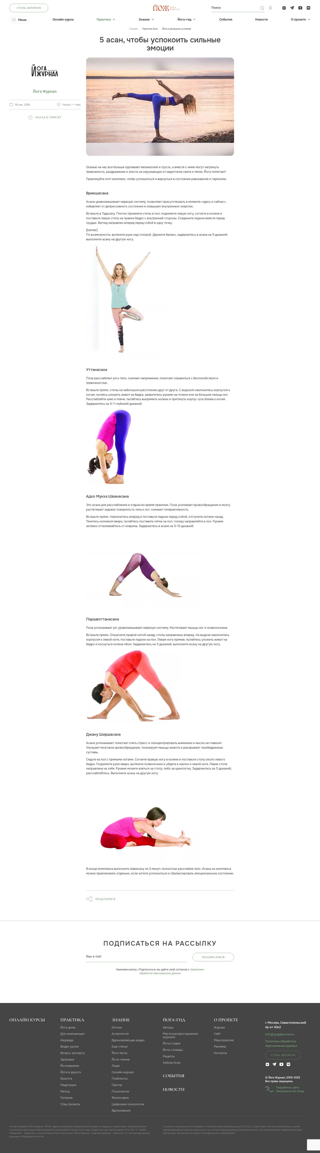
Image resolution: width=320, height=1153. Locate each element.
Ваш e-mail (93, 956)
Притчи (117, 1085)
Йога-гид (184, 19)
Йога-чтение (121, 1059)
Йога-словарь (173, 1050)
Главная (133, 28)
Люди (116, 1066)
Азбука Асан (172, 1063)
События (225, 19)
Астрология (120, 1034)
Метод (64, 1091)
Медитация (68, 1085)
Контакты (220, 1053)
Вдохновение (121, 1110)
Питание (66, 1098)
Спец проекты (70, 1104)
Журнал (219, 1027)
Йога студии (172, 1043)
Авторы (168, 1027)
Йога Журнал (45, 91)
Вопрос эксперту (72, 1053)
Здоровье (67, 1059)
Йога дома (67, 1027)
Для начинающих (72, 1034)
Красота (66, 1078)
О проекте (298, 19)
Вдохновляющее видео (128, 1040)
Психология (120, 1091)
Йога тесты (119, 1053)
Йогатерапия (69, 1066)
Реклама (220, 1046)
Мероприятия (224, 1040)
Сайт (217, 1034)
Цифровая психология (128, 1104)
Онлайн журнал (123, 1072)
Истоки (117, 1027)
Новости (261, 19)
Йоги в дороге (70, 1072)
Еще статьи (120, 1046)
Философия (120, 1098)
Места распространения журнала (180, 1035)
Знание (144, 19)
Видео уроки (69, 1046)
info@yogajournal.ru (279, 1034)
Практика (104, 19)
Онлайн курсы (63, 19)
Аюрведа (66, 1040)
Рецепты (169, 1056)
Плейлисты (120, 1078)
